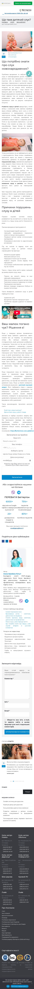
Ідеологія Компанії (7, 915)
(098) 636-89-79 (24, 851)
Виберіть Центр (17, 451)
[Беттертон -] (25, 10)
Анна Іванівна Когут (16, 53)
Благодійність (6, 926)
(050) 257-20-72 (23, 888)
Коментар (9, 678)
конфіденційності (16, 528)
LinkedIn (7, 541)
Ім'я (7, 702)
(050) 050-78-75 (24, 849)
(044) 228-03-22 (24, 847)
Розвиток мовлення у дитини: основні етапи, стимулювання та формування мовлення (17, 813)
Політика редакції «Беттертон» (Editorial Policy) (15, 939)
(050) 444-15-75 (23, 871)
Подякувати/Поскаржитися (10, 937)
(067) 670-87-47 (7, 902)
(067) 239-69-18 (23, 873)
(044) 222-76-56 (7, 869)
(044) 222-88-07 (7, 847)
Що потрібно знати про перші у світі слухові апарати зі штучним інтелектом (18, 626)
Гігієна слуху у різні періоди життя (16, 622)
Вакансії (4, 928)
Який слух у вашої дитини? (13, 410)
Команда (4, 917)
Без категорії (12, 55)
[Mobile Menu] (11, 9)
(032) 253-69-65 (7, 900)
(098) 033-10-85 (24, 902)
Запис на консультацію (23, 3)
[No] (32, 983)
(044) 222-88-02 (24, 869)
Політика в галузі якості (9, 920)
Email (10, 541)
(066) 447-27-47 (7, 849)
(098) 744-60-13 (23, 886)
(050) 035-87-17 (7, 871)
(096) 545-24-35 (7, 873)
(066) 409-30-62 (7, 886)
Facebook (3, 541)
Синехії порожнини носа (13, 612)
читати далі (10, 773)
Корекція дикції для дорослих (13, 805)
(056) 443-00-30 (24, 884)
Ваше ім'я (17, 438)
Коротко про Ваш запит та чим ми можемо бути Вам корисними (17, 464)
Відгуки (4, 930)
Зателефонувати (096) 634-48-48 (16, 13)
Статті (3, 911)
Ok (8, 986)
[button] (10, 781)
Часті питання (6, 913)
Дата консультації (17, 457)
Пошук (4, 787)
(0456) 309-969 (7, 884)
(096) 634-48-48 (7, 851)
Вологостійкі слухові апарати (18, 762)
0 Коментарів (12, 57)
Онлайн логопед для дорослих (13, 801)
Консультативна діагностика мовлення (15, 808)
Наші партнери (6, 933)
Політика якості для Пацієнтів (10, 922)
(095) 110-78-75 (23, 900)
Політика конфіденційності (20, 986)
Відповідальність (7, 935)
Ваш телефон (17, 444)
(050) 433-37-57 (7, 904)
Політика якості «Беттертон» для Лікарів (13, 924)
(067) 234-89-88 (7, 888)
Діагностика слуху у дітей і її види (15, 412)
